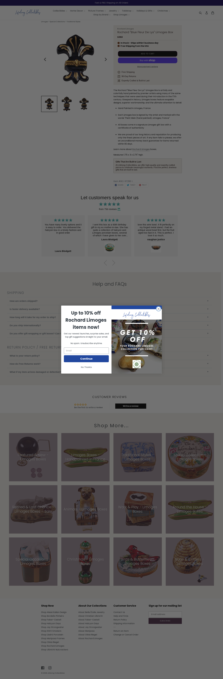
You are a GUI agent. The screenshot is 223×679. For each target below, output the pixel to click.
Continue (86, 359)
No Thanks (86, 367)
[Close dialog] (158, 309)
